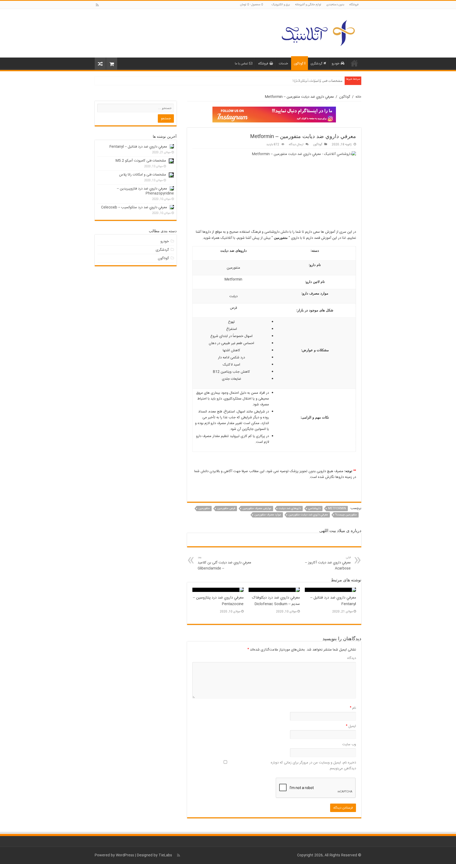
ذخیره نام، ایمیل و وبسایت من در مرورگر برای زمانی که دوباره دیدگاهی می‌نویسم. (313, 765)
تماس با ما (241, 63)
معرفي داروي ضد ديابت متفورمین (308, 514)
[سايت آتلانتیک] (317, 32)
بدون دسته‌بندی (335, 4)
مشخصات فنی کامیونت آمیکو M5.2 (141, 161)
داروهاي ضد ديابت (290, 508)
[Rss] (97, 5)
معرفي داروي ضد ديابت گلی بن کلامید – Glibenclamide (224, 563)
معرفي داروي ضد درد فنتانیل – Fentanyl (138, 147)
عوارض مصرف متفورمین (257, 508)
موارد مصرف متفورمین (267, 514)
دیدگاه (351, 658)
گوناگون (298, 63)
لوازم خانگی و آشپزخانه (308, 4)
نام (353, 708)
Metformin (337, 508)
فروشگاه (354, 4)
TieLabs (165, 855)
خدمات (283, 63)
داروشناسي (314, 508)
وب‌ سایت (349, 744)
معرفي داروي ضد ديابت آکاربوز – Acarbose (328, 563)
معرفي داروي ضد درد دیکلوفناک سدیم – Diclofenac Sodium (276, 601)
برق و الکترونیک (281, 4)
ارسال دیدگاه (296, 144)
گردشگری (316, 63)
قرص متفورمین (226, 508)
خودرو (335, 63)
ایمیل (351, 726)
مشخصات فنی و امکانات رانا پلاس (318, 81)
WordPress (125, 855)
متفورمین (204, 508)
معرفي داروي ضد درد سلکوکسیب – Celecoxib (134, 207)
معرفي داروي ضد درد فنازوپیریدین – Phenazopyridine (145, 191)
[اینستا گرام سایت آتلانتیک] (274, 114)
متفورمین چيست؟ (346, 514)
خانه (354, 63)
